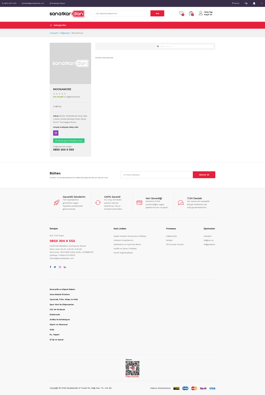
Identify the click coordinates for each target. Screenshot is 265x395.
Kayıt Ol (208, 14)
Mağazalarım (209, 244)
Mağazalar (65, 33)
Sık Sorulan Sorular (175, 244)
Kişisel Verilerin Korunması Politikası (130, 236)
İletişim (169, 240)
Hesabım (208, 236)
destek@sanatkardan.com (62, 258)
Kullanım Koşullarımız (123, 240)
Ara (157, 13)
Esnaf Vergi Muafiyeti (123, 253)
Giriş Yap (208, 12)
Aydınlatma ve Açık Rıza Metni (127, 244)
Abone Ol (204, 174)
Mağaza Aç (209, 240)
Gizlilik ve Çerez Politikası (125, 248)
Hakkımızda (171, 236)
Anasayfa (54, 33)
